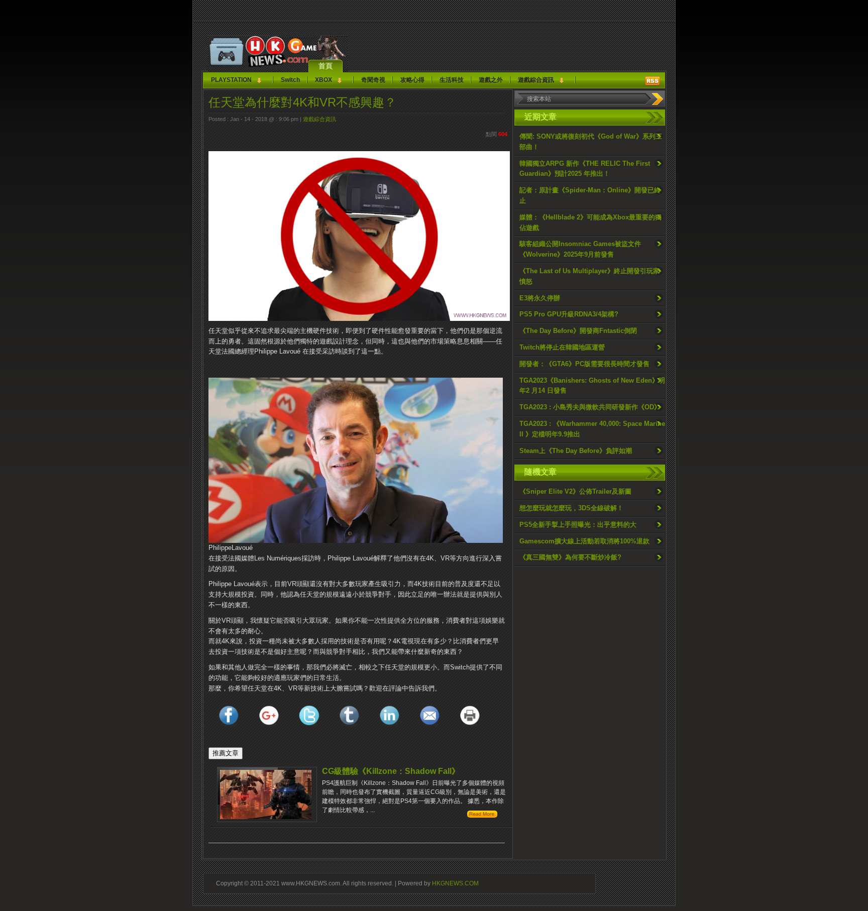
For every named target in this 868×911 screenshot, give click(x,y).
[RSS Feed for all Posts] (652, 80)
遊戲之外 (491, 79)
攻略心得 (412, 79)
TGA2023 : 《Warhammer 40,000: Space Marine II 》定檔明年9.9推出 (592, 429)
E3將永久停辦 (539, 298)
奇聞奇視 (373, 79)
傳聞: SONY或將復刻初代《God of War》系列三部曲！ (590, 142)
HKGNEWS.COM (455, 883)
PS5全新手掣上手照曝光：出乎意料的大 (577, 524)
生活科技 (452, 79)
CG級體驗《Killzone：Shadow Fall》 (391, 771)
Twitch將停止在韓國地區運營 (562, 347)
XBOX (323, 79)
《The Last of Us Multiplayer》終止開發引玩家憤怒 (589, 276)
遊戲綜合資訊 (536, 79)
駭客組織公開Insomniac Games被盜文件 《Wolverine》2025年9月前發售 (580, 249)
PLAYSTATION (231, 79)
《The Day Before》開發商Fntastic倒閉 (578, 330)
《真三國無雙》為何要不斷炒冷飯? (570, 557)
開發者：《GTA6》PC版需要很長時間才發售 (584, 364)
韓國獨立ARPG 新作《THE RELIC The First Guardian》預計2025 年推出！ (584, 169)
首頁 (325, 66)
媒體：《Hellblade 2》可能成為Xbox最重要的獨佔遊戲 (590, 222)
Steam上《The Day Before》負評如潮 (575, 450)
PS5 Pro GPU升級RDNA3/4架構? (568, 314)
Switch (290, 79)
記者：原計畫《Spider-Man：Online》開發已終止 (590, 195)
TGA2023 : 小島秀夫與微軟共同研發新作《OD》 (590, 407)
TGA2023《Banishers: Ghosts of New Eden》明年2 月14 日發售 (592, 386)
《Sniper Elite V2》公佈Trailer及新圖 (575, 491)
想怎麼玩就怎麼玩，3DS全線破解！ (571, 508)
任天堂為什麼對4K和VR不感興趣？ (302, 102)
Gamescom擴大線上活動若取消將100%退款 (584, 541)
